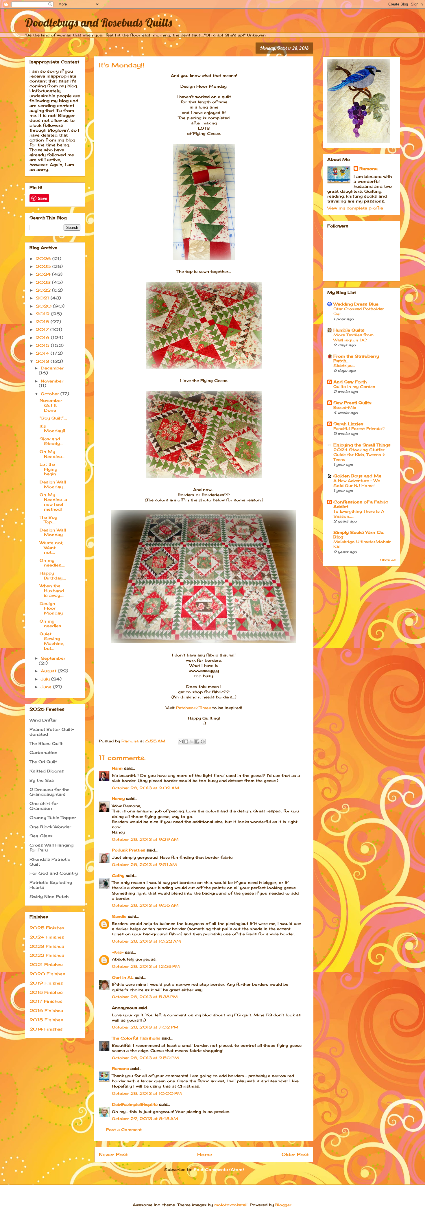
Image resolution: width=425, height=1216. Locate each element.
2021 (43, 297)
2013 (43, 361)
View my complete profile (355, 207)
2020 (44, 305)
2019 (43, 313)
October (50, 393)
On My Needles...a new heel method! (53, 502)
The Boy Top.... (48, 520)
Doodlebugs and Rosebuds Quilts (98, 22)
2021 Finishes (46, 964)
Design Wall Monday (53, 532)
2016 (43, 337)
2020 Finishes (47, 973)
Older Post (295, 1154)
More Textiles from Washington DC (353, 337)
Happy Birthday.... (53, 575)
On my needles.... (52, 563)
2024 (44, 274)
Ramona (120, 1068)
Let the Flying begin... (49, 469)
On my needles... (52, 623)
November (52, 380)
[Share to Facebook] (197, 741)
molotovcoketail (230, 1204)
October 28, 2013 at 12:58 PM (146, 966)
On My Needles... (52, 454)
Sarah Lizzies (348, 423)
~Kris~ (117, 952)
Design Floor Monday (51, 608)
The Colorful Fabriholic (136, 1038)
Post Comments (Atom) (219, 1169)
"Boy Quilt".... (53, 417)
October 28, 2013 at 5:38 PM (145, 996)
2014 (43, 353)
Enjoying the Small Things (362, 444)
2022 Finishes (46, 955)
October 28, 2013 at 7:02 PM (145, 1027)
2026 (44, 258)
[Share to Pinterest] (203, 741)
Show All (388, 560)
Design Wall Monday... (53, 484)
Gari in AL (122, 977)
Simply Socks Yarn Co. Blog (358, 534)
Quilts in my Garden (354, 386)
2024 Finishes (46, 936)
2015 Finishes (46, 1019)
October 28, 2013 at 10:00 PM (147, 1093)
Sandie (119, 916)
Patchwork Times (193, 707)
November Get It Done (51, 405)
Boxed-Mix (344, 407)
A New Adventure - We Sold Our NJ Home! (356, 483)
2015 (43, 345)
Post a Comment (124, 1129)
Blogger (283, 1204)
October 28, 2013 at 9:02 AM (145, 787)
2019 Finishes (46, 982)
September (53, 658)
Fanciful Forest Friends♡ (359, 428)
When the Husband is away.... (52, 590)
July (46, 678)
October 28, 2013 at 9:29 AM (145, 839)
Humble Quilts (349, 330)
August (49, 670)
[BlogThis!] (186, 741)
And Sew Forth (350, 381)
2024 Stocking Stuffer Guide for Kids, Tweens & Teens (359, 454)
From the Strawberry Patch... (356, 358)
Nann (117, 768)
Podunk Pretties (128, 850)
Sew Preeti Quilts (352, 402)
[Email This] (181, 741)
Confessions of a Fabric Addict (360, 504)
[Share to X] (192, 741)
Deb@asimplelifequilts (135, 1104)
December (52, 367)
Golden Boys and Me (357, 475)
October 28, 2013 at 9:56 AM (145, 905)
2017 (43, 329)
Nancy (118, 798)
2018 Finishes (46, 992)
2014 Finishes (46, 1028)
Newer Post (113, 1154)
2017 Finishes (45, 1001)
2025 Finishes (46, 927)
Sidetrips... (344, 365)
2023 (44, 282)
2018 (43, 321)
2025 (44, 266)
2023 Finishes (46, 946)
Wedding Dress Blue (355, 303)
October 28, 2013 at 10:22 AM (146, 941)
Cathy (118, 875)
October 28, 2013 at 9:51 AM (144, 864)
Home (204, 1154)
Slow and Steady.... (51, 441)
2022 (44, 290)
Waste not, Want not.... (51, 547)
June (47, 686)
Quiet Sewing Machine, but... (52, 641)
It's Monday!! (52, 428)
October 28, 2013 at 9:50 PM (145, 1057)
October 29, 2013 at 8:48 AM (145, 1118)
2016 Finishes (46, 1010)
